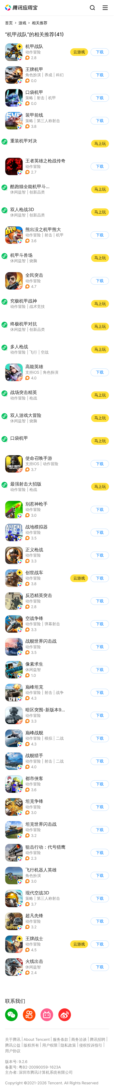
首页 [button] (9, 23)
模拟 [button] (48, 738)
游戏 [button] (22, 23)
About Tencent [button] (37, 1039)
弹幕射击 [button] (52, 624)
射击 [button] (41, 97)
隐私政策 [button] (68, 1045)
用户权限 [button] (50, 1045)
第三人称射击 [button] (48, 120)
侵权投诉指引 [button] (90, 1045)
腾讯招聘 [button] (97, 1039)
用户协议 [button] (12, 1051)
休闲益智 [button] (33, 669)
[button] (21, 8)
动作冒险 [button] (33, 52)
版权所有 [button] (31, 1045)
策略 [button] (29, 97)
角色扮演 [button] (33, 75)
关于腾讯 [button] (12, 1039)
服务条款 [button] (60, 1039)
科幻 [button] (60, 75)
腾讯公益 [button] (12, 1045)
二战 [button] (60, 738)
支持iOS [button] (32, 372)
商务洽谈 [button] (79, 1039)
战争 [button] (60, 692)
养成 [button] (48, 75)
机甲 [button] (52, 97)
